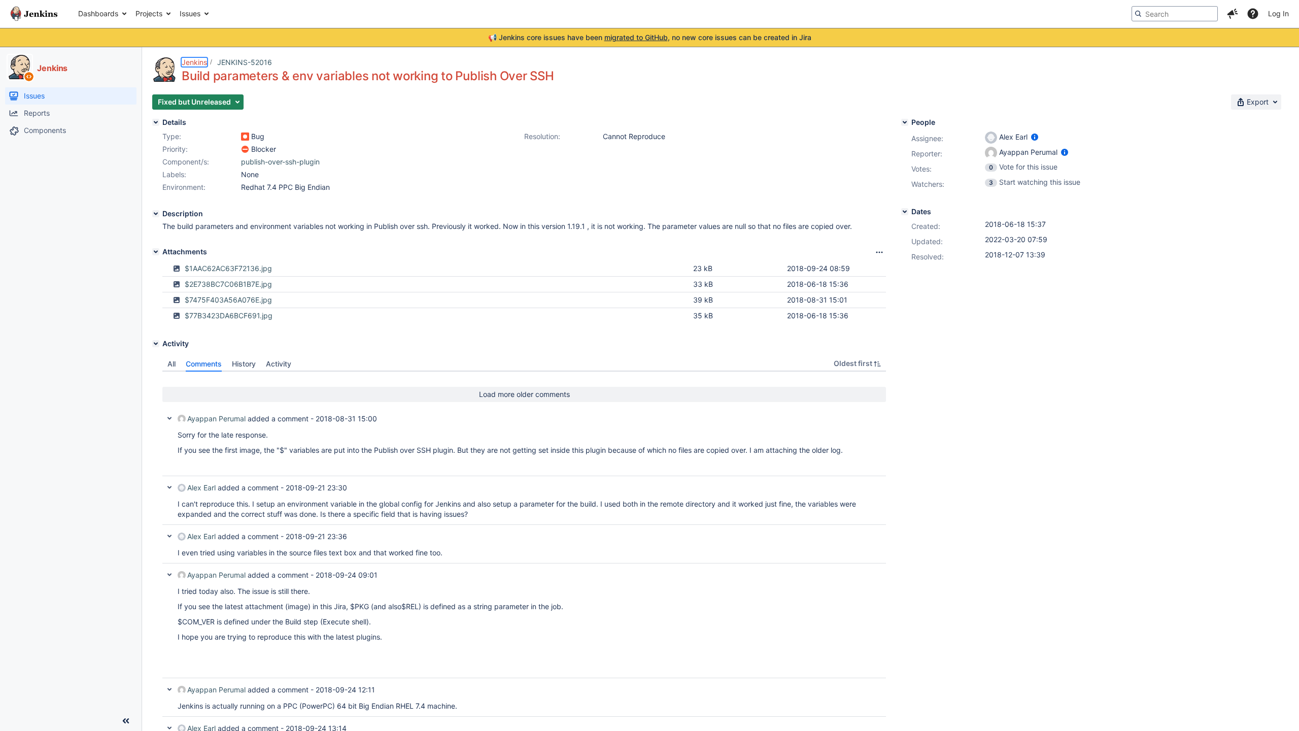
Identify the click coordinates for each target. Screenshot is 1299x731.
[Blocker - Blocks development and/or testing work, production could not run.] (245, 149)
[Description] (155, 213)
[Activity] (155, 343)
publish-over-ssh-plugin (280, 161)
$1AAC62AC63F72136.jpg (228, 268)
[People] (904, 122)
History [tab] (244, 363)
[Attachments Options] (879, 252)
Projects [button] (148, 13)
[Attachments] (155, 251)
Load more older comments (524, 394)
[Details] (155, 122)
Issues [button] (190, 13)
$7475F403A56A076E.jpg (228, 299)
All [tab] (171, 363)
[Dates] (904, 211)
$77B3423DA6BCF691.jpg (228, 315)
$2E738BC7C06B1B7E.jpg (228, 284)
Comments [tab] (204, 363)
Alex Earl (201, 487)
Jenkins (194, 62)
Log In (1278, 13)
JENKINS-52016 (244, 62)
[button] (1232, 14)
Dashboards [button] (98, 13)
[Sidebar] (125, 720)
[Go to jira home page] (34, 14)
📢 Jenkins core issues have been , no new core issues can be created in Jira (649, 37)
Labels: (174, 174)
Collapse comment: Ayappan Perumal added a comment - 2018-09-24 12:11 (169, 689)
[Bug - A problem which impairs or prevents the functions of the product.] (245, 136)
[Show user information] (1035, 136)
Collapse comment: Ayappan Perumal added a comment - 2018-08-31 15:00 (169, 418)
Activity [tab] (278, 363)
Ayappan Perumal (216, 418)
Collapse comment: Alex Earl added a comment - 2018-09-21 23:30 (169, 487)
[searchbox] (1174, 14)
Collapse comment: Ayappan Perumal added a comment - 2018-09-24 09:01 (169, 575)
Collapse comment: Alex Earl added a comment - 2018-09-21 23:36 (169, 536)
